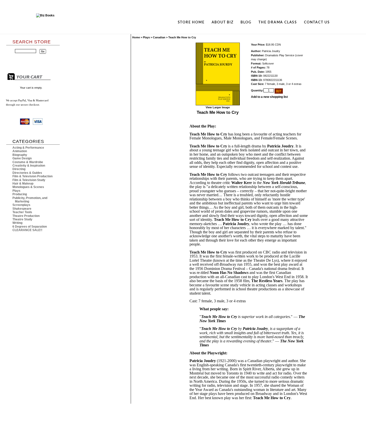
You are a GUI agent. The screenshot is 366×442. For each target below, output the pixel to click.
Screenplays (21, 205)
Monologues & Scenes (28, 187)
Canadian (159, 37)
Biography (19, 155)
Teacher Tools (22, 212)
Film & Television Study (28, 180)
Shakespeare (21, 208)
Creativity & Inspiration (28, 165)
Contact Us (317, 22)
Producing (19, 194)
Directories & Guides (27, 173)
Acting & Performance (28, 147)
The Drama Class (277, 22)
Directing (18, 169)
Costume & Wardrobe (27, 162)
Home (136, 37)
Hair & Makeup (22, 183)
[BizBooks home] (45, 22)
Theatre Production (26, 216)
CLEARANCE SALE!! (27, 230)
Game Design (22, 158)
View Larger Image (218, 107)
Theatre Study (22, 219)
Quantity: (257, 90)
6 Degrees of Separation (29, 226)
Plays (16, 190)
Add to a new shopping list (269, 97)
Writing (17, 223)
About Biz (223, 22)
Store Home (191, 22)
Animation (19, 151)
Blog (246, 22)
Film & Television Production (32, 176)
